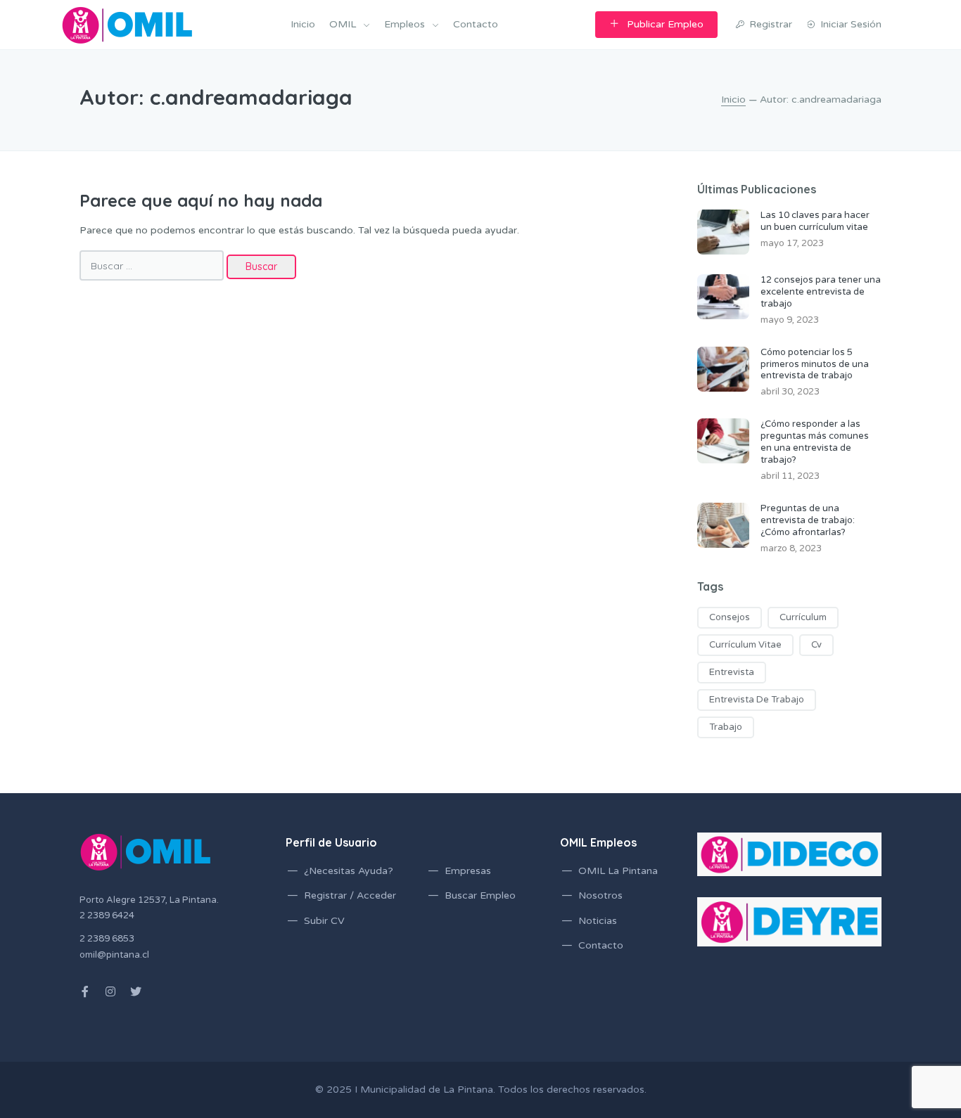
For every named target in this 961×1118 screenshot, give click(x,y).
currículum (803, 617)
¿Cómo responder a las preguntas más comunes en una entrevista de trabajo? (814, 441)
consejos (729, 617)
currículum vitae (745, 644)
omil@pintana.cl (114, 954)
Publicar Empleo (665, 24)
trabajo (725, 727)
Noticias (597, 921)
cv (816, 644)
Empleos (404, 24)
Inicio (303, 24)
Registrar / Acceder (350, 895)
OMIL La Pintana (618, 871)
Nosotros (600, 895)
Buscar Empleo (480, 895)
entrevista (731, 672)
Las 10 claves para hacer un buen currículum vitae (815, 221)
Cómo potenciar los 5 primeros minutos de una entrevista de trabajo (814, 364)
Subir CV (324, 921)
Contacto (475, 24)
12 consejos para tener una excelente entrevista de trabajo (820, 291)
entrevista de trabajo (756, 699)
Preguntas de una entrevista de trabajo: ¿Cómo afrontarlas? (807, 520)
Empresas (468, 871)
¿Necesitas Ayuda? (348, 871)
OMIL (342, 24)
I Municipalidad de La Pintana (424, 1089)
